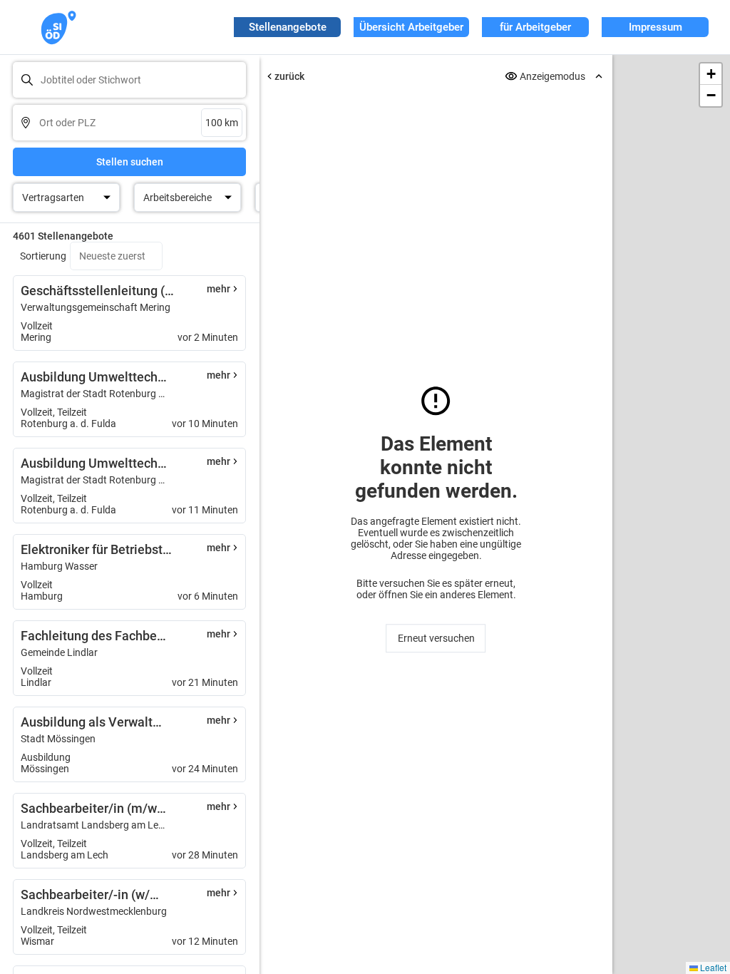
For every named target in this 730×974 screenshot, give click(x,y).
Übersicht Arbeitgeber (411, 27)
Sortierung (43, 256)
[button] (710, 74)
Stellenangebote (288, 27)
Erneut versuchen (435, 638)
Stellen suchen (129, 162)
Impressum (655, 27)
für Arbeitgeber (535, 27)
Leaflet (712, 967)
